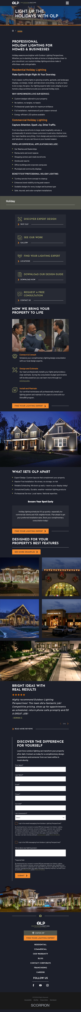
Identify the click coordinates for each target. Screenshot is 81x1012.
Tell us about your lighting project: (26, 848)
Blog (40, 959)
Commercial (40, 949)
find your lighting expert (29, 406)
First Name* (19, 765)
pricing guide (24, 381)
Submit (21, 876)
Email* (17, 784)
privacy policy (41, 835)
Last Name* (19, 775)
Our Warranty (40, 954)
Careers (40, 972)
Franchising (40, 968)
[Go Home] (13, 30)
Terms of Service (55, 835)
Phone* (17, 794)
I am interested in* (21, 813)
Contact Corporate (40, 963)
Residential (40, 945)
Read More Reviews (24, 729)
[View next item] (68, 724)
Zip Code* (18, 804)
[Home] (24, 3)
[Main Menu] (67, 3)
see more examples (25, 552)
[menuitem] (28, 1000)
